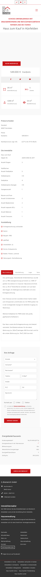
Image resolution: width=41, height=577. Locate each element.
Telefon (27, 403)
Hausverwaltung (8, 516)
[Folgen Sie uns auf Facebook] (25, 2)
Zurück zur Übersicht (21, 471)
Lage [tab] (30, 272)
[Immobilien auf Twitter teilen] (20, 79)
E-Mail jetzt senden (9, 497)
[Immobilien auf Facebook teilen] (10, 79)
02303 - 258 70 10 (9, 493)
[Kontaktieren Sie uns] (16, 2)
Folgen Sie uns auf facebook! (11, 554)
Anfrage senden (12, 421)
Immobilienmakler (9, 506)
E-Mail (18, 403)
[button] (20, 359)
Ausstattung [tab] (19, 272)
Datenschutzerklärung (19, 406)
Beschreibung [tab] (7, 272)
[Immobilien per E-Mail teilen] (30, 79)
